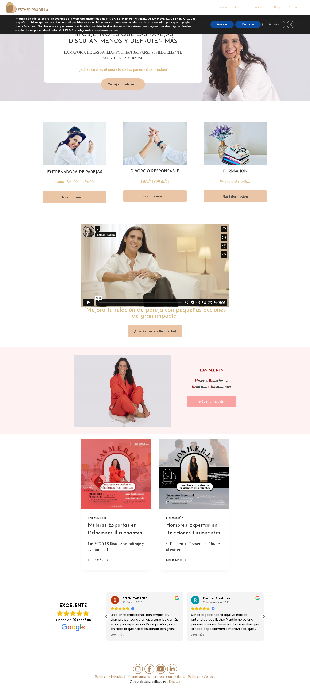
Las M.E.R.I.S (97, 517)
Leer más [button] (117, 635)
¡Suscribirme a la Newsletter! (155, 331)
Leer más (98, 560)
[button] (263, 616)
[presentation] (116, 474)
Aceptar (222, 24)
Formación (175, 517)
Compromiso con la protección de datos (156, 676)
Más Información (74, 197)
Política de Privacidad (110, 676)
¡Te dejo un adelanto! (123, 84)
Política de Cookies (201, 676)
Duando (174, 681)
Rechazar (248, 24)
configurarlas (84, 30)
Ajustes (274, 24)
